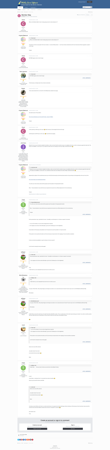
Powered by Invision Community (55, 448)
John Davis (23, 143)
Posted (33, 19)
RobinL (23, 88)
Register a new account (37, 428)
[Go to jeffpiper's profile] (23, 257)
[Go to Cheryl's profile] (19, 15)
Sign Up (89, 1)
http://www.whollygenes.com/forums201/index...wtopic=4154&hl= (41, 116)
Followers (87, 14)
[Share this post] (91, 19)
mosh (23, 325)
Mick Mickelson (23, 275)
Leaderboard (39, 9)
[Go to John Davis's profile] (23, 146)
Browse (20, 7)
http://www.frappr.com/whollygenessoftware (37, 179)
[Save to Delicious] (25, 439)
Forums (19, 9)
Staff (28, 9)
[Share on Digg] (23, 439)
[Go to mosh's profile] (23, 329)
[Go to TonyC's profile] (23, 204)
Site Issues (35, 16)
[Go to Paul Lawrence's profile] (23, 75)
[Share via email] (31, 439)
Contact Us (55, 445)
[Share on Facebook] (20, 439)
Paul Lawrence (23, 71)
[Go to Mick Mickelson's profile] (23, 279)
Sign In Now (73, 428)
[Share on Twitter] (18, 439)
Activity (26, 7)
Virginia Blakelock (23, 35)
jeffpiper (23, 252)
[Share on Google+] (22, 439)
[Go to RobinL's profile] (23, 92)
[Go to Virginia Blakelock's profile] (23, 39)
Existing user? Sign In (82, 1)
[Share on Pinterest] (32, 439)
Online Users (33, 9)
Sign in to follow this (81, 14)
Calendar (23, 9)
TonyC (23, 199)
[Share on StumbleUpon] (29, 439)
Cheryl (24, 16)
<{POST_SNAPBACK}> (86, 77)
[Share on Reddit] (27, 439)
